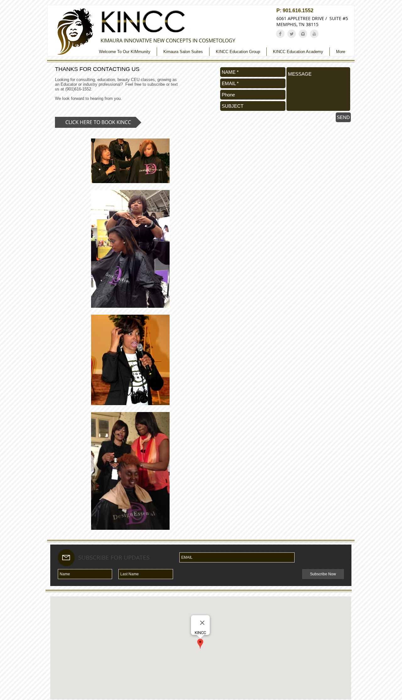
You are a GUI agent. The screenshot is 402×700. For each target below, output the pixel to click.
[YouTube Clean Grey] (314, 34)
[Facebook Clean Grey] (280, 34)
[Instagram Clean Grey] (303, 34)
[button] (98, 122)
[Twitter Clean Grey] (291, 34)
